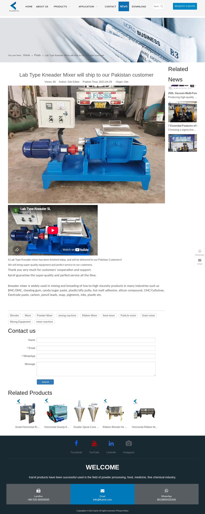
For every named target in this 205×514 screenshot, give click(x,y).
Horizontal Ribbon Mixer (145, 427)
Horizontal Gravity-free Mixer (57, 427)
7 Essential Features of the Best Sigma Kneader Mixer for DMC (186, 120)
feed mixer (109, 315)
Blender (14, 315)
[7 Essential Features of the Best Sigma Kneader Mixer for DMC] (182, 115)
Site (126, 81)
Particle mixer (128, 315)
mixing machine (67, 315)
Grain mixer (148, 315)
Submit (45, 382)
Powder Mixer (45, 315)
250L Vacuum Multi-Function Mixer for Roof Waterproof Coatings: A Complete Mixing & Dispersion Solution (186, 87)
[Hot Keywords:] (162, 6)
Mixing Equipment (20, 321)
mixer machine (44, 321)
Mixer (28, 315)
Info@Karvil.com (102, 499)
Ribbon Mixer (89, 315)
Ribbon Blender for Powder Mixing (116, 427)
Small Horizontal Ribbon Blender (28, 427)
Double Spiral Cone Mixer (86, 427)
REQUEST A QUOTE (185, 6)
